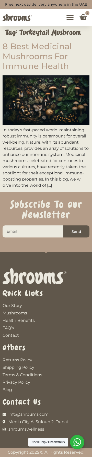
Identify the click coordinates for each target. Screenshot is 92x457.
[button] (70, 17)
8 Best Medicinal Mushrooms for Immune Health (37, 56)
